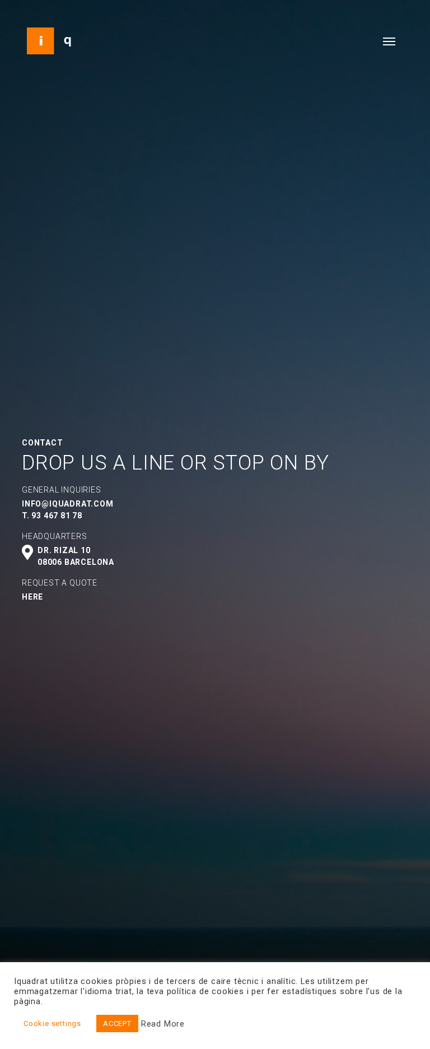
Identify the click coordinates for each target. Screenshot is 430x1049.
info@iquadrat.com (68, 503)
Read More (163, 1024)
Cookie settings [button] (52, 1023)
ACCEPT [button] (117, 1023)
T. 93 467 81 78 (52, 515)
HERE (32, 596)
